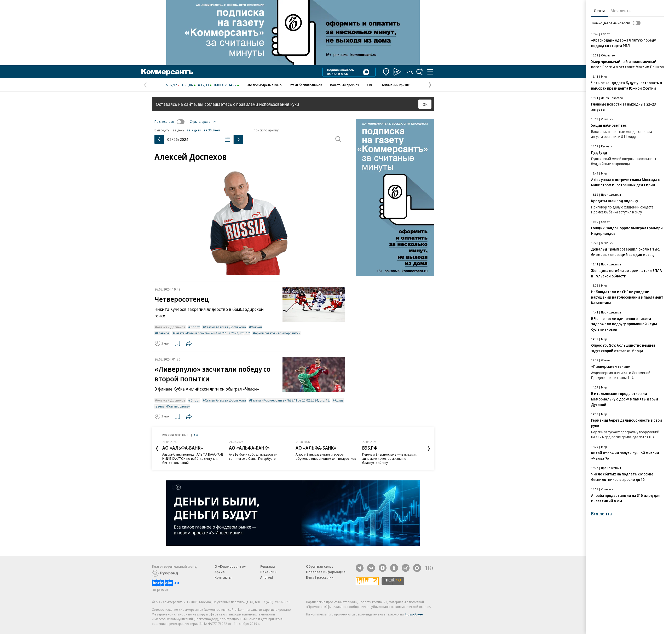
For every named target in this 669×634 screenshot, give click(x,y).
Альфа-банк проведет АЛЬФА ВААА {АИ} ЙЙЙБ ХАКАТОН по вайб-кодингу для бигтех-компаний (192, 458)
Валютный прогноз (344, 85)
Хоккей (256, 327)
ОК (425, 104)
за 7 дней (194, 130)
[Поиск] (420, 72)
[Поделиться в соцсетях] (189, 343)
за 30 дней (212, 130)
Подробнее (414, 614)
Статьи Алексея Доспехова (225, 327)
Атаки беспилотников (306, 85)
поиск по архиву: (266, 130)
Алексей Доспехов (171, 327)
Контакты (223, 577)
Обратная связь (319, 566)
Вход (409, 71)
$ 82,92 (171, 85)
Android (266, 577)
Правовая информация (325, 571)
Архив (219, 571)
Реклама (267, 566)
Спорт (195, 327)
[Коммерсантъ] (167, 71)
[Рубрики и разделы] (430, 72)
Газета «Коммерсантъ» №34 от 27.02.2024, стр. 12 (212, 333)
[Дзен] (383, 568)
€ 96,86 (187, 85)
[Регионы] (386, 72)
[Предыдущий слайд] (157, 448)
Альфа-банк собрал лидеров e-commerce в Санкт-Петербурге (253, 456)
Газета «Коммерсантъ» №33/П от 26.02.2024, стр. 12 (290, 400)
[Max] (417, 568)
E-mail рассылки (319, 577)
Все (196, 435)
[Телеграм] (360, 568)
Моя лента (620, 11)
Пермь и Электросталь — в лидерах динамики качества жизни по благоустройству (389, 458)
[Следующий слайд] (429, 448)
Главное (163, 333)
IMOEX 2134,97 (225, 85)
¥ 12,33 (203, 85)
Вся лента (601, 514)
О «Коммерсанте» (230, 566)
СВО (370, 85)
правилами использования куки (267, 104)
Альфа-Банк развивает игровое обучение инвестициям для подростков (326, 456)
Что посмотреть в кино (264, 85)
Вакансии (268, 571)
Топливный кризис (395, 85)
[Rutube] (406, 568)
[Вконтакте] (371, 568)
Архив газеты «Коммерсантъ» (277, 333)
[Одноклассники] (394, 568)
